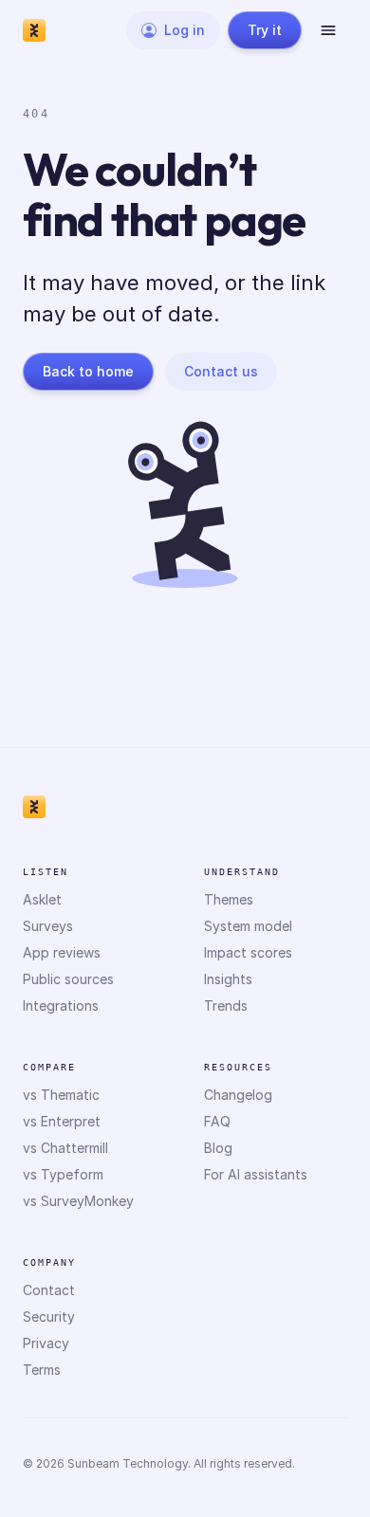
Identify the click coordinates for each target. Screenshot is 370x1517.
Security (49, 1316)
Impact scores (248, 952)
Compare (49, 1067)
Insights (228, 979)
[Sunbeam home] (34, 30)
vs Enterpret (62, 1121)
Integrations (61, 1005)
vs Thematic (61, 1095)
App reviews (62, 952)
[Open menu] (328, 30)
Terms (42, 1370)
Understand (242, 872)
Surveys (48, 926)
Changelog (238, 1095)
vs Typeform (63, 1174)
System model (248, 926)
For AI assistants (255, 1174)
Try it (265, 30)
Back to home (88, 371)
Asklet (42, 899)
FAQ (217, 1121)
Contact (49, 1290)
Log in (184, 30)
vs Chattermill (65, 1148)
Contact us (221, 371)
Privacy (46, 1343)
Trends (226, 1005)
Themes (228, 899)
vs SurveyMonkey (78, 1201)
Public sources (68, 979)
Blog (218, 1148)
